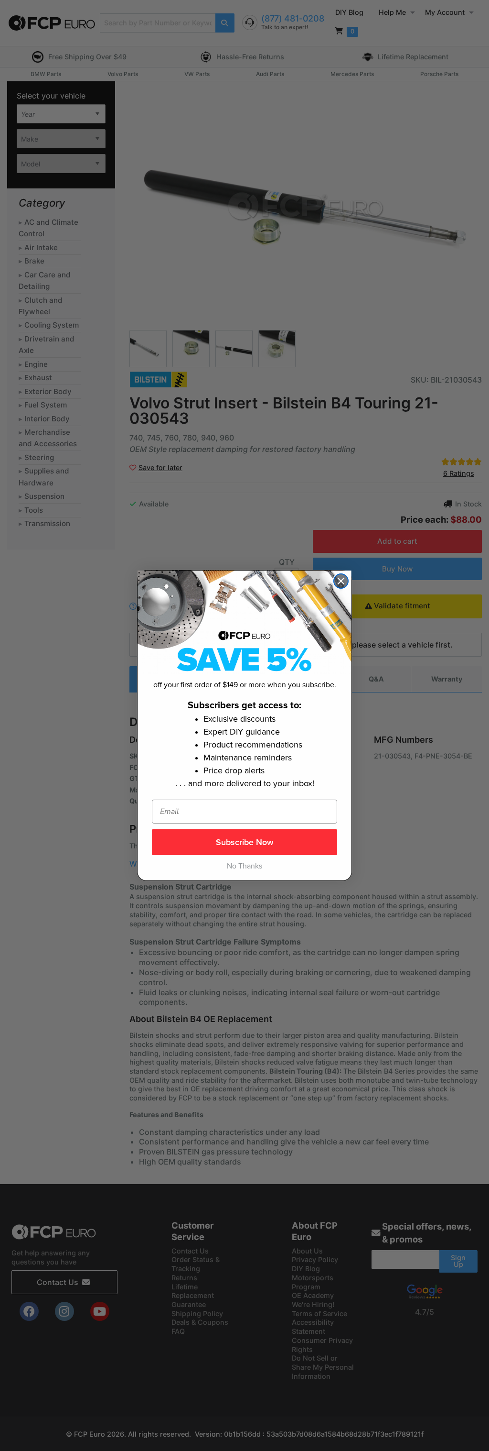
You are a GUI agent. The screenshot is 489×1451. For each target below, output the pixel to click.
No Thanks (244, 866)
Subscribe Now (245, 842)
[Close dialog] (341, 581)
